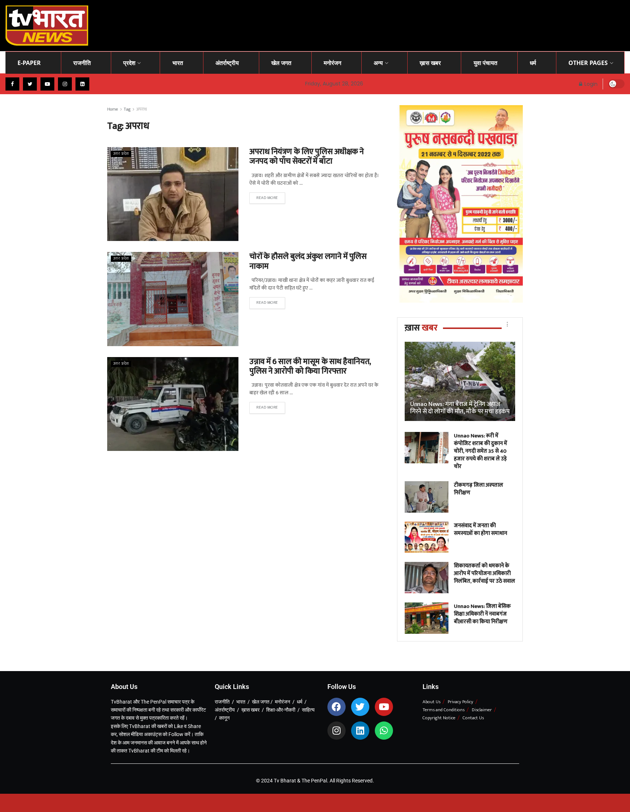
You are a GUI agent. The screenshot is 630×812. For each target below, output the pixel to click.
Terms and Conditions (443, 710)
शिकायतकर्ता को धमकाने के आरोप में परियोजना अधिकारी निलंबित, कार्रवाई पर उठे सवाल (484, 573)
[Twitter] (360, 707)
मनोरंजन (332, 63)
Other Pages (588, 63)
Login (590, 84)
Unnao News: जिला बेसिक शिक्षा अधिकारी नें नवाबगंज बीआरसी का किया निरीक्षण (482, 614)
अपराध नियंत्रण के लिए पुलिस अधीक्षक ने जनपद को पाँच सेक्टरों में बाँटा (306, 156)
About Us (431, 702)
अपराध (141, 109)
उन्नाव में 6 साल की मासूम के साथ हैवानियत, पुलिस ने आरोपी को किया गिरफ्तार (310, 366)
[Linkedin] (360, 730)
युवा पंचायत (485, 63)
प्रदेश (129, 63)
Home (112, 109)
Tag (127, 109)
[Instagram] (336, 730)
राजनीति (82, 63)
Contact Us (473, 718)
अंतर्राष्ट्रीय (227, 63)
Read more (267, 198)
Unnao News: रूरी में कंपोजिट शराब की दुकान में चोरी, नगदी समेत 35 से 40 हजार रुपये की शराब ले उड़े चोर (480, 451)
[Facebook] (336, 707)
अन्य (378, 63)
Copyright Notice (439, 718)
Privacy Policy (460, 702)
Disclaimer (482, 710)
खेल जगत (281, 63)
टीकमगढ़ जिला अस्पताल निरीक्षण (478, 488)
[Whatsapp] (384, 730)
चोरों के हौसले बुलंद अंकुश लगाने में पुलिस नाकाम (308, 261)
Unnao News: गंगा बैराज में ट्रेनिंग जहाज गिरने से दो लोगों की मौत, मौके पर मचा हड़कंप (460, 408)
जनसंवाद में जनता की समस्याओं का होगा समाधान (480, 529)
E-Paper (29, 63)
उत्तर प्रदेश (121, 154)
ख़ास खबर (430, 63)
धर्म (533, 63)
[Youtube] (384, 707)
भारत (177, 63)
